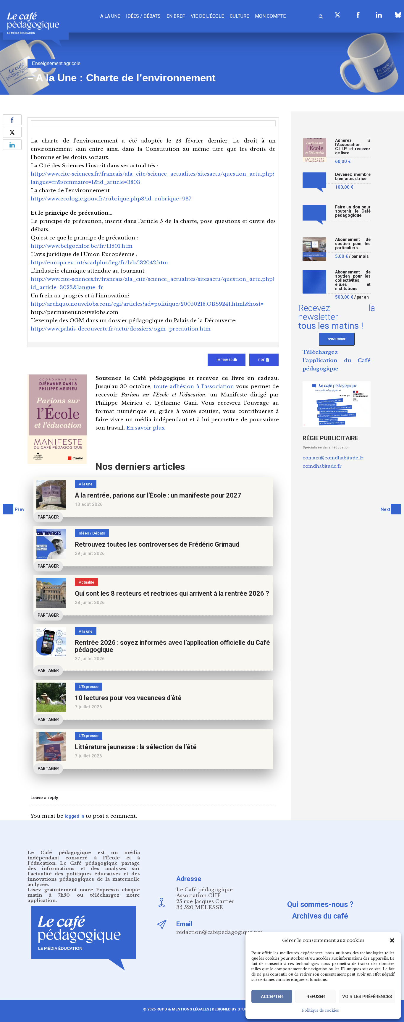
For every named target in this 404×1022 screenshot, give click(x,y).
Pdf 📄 (264, 360)
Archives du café (320, 916)
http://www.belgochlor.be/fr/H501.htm (81, 246)
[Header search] (321, 15)
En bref (176, 16)
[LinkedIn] (379, 15)
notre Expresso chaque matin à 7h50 (84, 892)
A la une (110, 16)
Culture (239, 16)
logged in (74, 816)
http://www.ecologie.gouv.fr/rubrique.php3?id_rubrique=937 (111, 199)
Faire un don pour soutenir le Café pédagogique (353, 211)
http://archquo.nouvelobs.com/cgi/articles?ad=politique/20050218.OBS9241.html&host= (147, 304)
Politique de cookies (320, 1010)
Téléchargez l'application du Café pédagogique (337, 360)
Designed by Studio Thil (236, 1009)
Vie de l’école (207, 16)
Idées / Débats (143, 16)
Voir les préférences (367, 996)
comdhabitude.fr (322, 466)
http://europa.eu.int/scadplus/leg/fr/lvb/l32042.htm (99, 263)
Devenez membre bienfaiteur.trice (353, 176)
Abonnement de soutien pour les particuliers (353, 243)
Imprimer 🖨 (226, 360)
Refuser (315, 996)
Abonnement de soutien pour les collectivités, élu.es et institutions (353, 280)
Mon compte (270, 16)
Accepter (272, 996)
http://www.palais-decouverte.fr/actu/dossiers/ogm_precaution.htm (121, 329)
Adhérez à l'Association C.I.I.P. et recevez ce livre (353, 146)
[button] (392, 940)
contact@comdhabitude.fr (333, 458)
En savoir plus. (145, 428)
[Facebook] (358, 15)
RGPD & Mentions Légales (182, 1009)
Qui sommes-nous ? (320, 904)
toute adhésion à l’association (193, 386)
